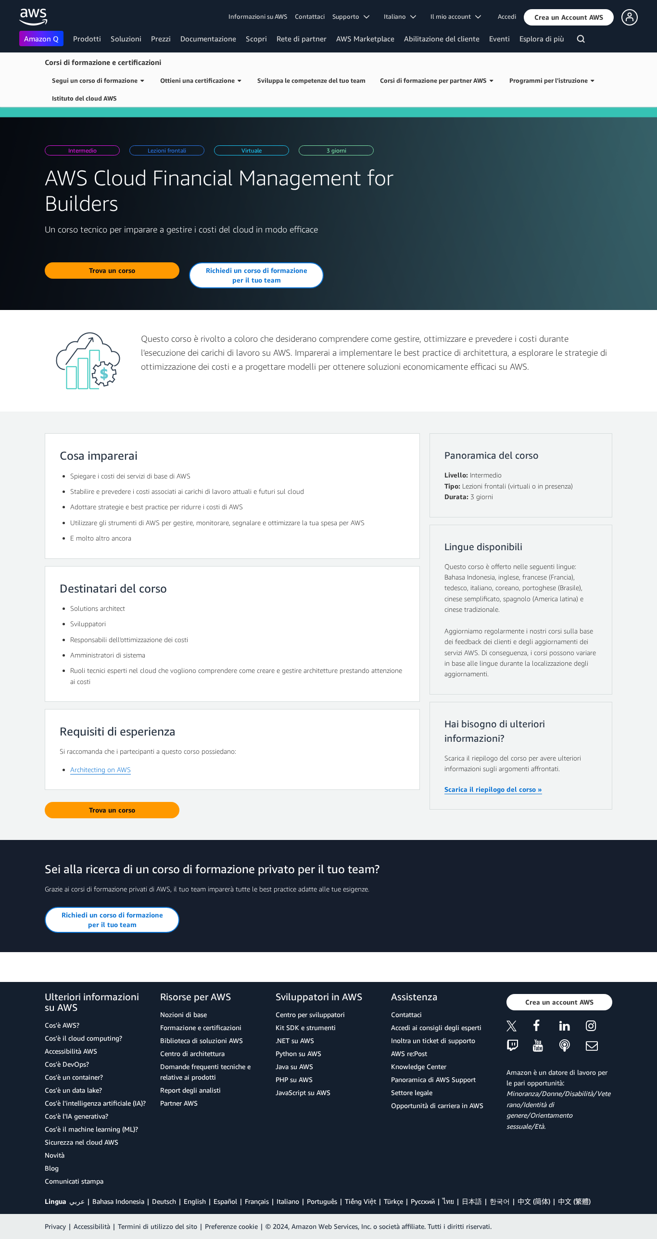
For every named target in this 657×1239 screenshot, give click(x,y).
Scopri (256, 38)
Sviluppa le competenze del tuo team (311, 80)
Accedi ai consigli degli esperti (436, 1027)
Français (257, 1201)
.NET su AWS (295, 1040)
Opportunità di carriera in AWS (437, 1105)
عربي (77, 1201)
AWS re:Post (409, 1053)
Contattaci (310, 16)
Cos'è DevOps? (67, 1064)
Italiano (288, 1201)
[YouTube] (546, 1046)
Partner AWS (179, 1103)
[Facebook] (546, 1027)
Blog (52, 1168)
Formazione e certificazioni (200, 1027)
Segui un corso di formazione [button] (96, 80)
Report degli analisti (190, 1090)
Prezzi (161, 38)
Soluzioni (126, 38)
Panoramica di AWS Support (433, 1079)
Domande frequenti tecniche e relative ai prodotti (205, 1071)
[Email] (599, 1046)
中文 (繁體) (574, 1201)
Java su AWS (294, 1066)
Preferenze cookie (231, 1226)
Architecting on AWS (100, 769)
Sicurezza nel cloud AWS (81, 1142)
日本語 (472, 1201)
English (195, 1201)
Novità (54, 1155)
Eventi (499, 38)
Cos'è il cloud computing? (83, 1038)
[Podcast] (572, 1046)
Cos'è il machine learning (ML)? (91, 1129)
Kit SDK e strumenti (306, 1027)
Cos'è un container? (74, 1077)
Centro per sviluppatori (310, 1014)
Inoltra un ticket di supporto (433, 1040)
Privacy (55, 1226)
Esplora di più (541, 38)
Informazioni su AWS (257, 16)
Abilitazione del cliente (442, 38)
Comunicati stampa (74, 1181)
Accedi (507, 16)
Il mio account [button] (452, 16)
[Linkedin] (572, 1027)
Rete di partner (302, 38)
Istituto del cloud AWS (84, 98)
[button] (569, 17)
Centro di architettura (192, 1053)
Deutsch (164, 1201)
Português (322, 1201)
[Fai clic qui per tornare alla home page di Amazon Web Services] (33, 17)
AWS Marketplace (365, 38)
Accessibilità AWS (71, 1051)
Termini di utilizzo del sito (157, 1226)
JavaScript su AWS (303, 1092)
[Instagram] (599, 1027)
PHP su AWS (294, 1079)
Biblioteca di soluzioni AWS (201, 1040)
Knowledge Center (418, 1066)
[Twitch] (519, 1046)
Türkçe (393, 1201)
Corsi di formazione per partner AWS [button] (435, 80)
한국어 (500, 1201)
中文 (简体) (534, 1201)
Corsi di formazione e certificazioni (103, 62)
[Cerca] (582, 40)
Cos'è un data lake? (73, 1090)
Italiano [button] (397, 16)
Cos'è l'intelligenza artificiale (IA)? (95, 1103)
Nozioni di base (183, 1014)
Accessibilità (92, 1226)
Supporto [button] (348, 16)
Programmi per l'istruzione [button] (550, 80)
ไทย (448, 1201)
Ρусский (423, 1201)
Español (225, 1201)
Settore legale (411, 1092)
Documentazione (208, 38)
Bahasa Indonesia (118, 1201)
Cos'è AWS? (62, 1025)
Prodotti (87, 38)
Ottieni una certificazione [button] (199, 80)
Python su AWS (298, 1053)
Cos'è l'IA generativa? (76, 1116)
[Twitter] (519, 1027)
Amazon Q (41, 38)
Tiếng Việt (360, 1201)
